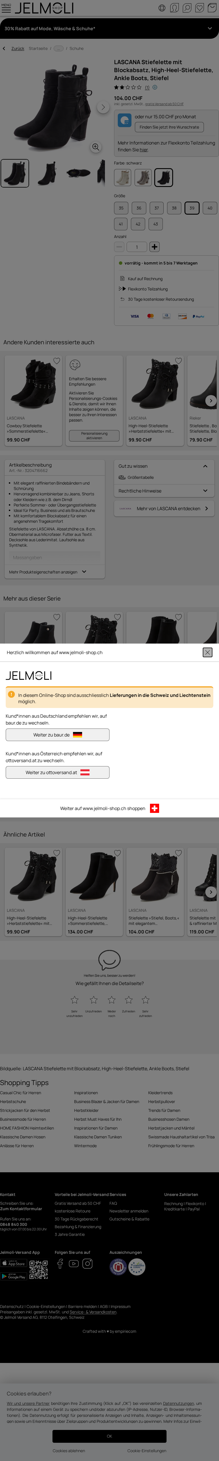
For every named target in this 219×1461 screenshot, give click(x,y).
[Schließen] (207, 652)
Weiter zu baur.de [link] (51, 735)
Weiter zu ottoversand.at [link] (51, 772)
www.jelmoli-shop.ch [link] (104, 808)
